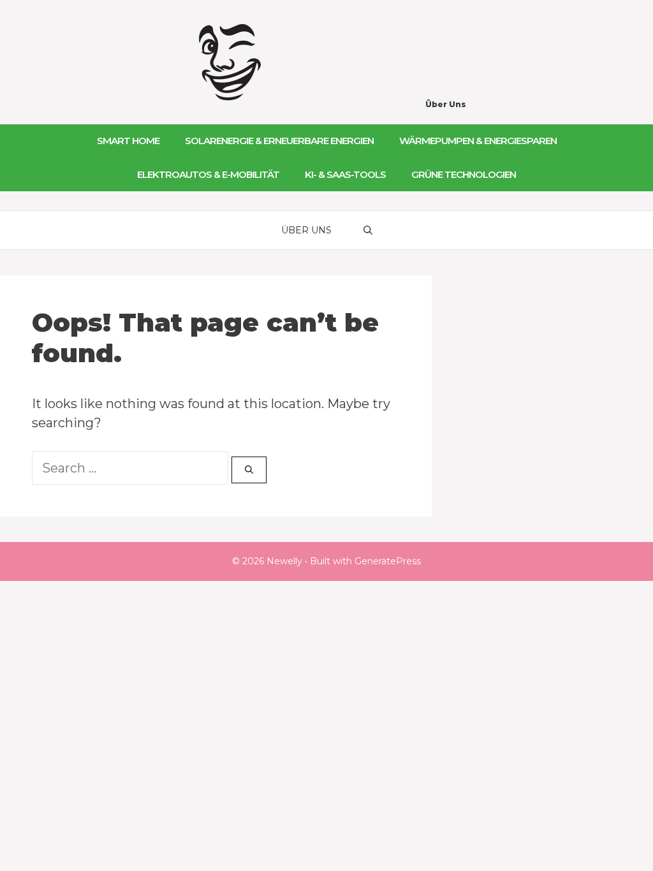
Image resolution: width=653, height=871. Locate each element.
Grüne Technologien (463, 174)
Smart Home (128, 141)
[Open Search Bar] (368, 230)
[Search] (249, 470)
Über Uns (445, 104)
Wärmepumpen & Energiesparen (478, 141)
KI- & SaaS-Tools (345, 174)
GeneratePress (388, 561)
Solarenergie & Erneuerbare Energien (279, 141)
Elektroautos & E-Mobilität (208, 174)
